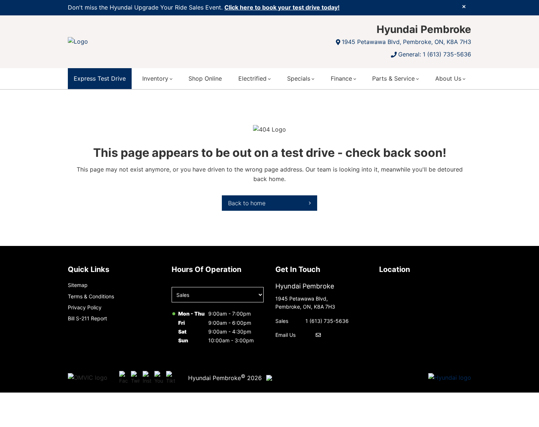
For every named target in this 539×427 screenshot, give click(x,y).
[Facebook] (123, 377)
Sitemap (78, 285)
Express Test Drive (100, 78)
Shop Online (205, 78)
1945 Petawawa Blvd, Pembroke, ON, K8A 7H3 (406, 41)
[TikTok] (170, 377)
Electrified (252, 78)
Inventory (155, 78)
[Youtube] (158, 377)
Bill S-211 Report (87, 318)
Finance (341, 78)
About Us (448, 78)
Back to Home (246, 203)
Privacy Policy (85, 307)
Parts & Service (393, 78)
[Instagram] (147, 377)
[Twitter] (135, 377)
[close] (463, 6)
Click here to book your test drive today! (282, 7)
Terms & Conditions (91, 296)
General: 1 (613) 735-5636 (434, 54)
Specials (298, 78)
